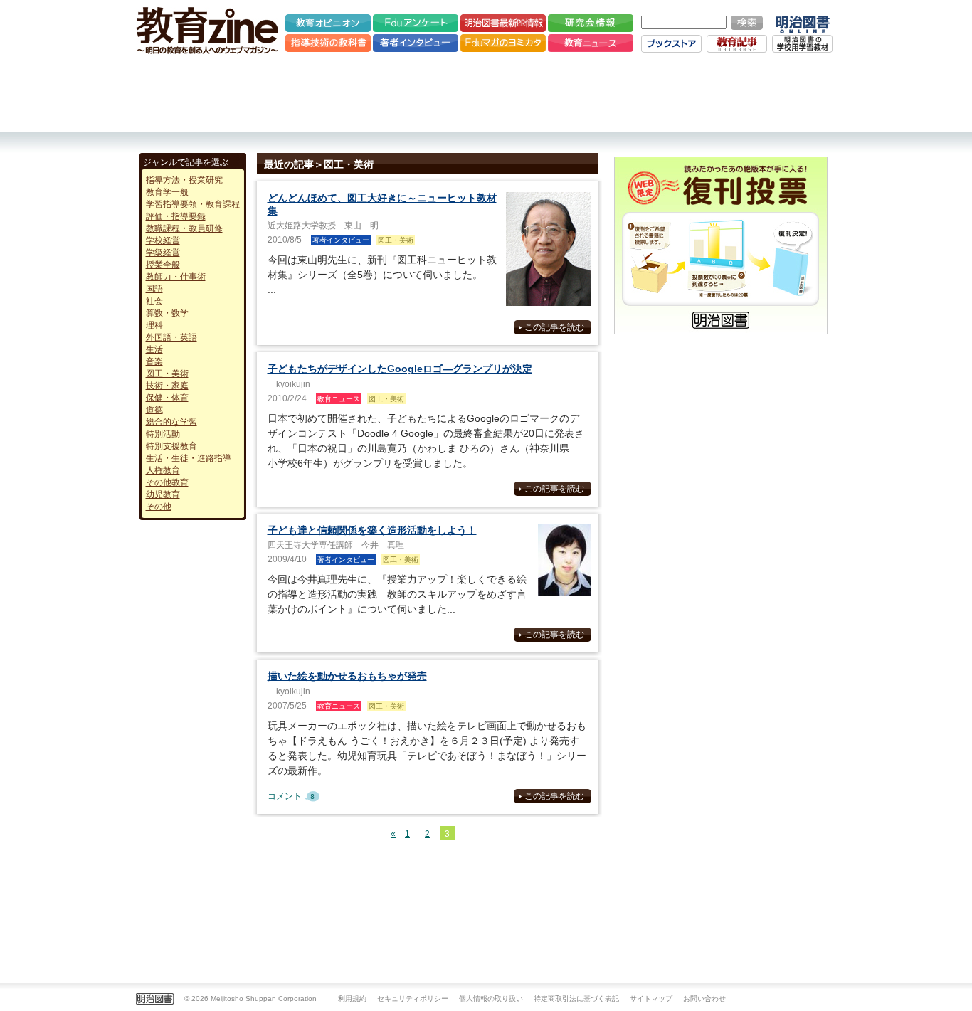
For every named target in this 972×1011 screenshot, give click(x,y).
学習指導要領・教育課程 (193, 204)
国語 (154, 289)
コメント (296, 796)
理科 (154, 325)
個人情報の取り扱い (491, 998)
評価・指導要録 (176, 216)
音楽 (154, 361)
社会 (154, 301)
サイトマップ (651, 998)
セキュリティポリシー (412, 998)
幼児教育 (163, 494)
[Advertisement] (486, 92)
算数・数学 (167, 313)
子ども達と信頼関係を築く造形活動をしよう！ (372, 530)
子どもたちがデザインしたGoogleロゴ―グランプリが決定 (400, 368)
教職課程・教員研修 (184, 228)
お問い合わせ (704, 998)
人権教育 (163, 470)
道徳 (154, 410)
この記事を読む (554, 327)
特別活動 (163, 434)
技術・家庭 (167, 386)
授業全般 (163, 265)
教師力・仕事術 (176, 277)
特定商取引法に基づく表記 (576, 998)
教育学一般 (167, 192)
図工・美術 (167, 374)
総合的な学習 (171, 422)
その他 (158, 507)
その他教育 (167, 482)
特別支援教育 (171, 446)
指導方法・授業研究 (184, 180)
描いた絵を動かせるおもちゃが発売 (347, 676)
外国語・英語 (171, 337)
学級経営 (163, 253)
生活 (154, 349)
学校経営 (163, 240)
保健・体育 (167, 398)
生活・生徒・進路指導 (188, 458)
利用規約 (352, 998)
